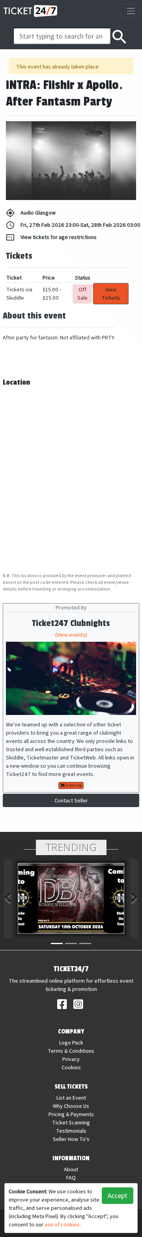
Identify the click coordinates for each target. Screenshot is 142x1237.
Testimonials (71, 1130)
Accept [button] (117, 1195)
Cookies (71, 1067)
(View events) (71, 634)
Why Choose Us (71, 1105)
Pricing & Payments (71, 1114)
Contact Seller (71, 800)
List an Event (71, 1097)
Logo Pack (71, 1042)
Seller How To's (71, 1139)
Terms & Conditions (71, 1050)
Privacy (71, 1059)
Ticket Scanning (71, 1122)
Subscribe (73, 785)
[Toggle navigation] (130, 11)
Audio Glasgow (31, 213)
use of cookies (62, 1224)
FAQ (71, 1177)
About (71, 1169)
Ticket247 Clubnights (71, 623)
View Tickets (111, 293)
